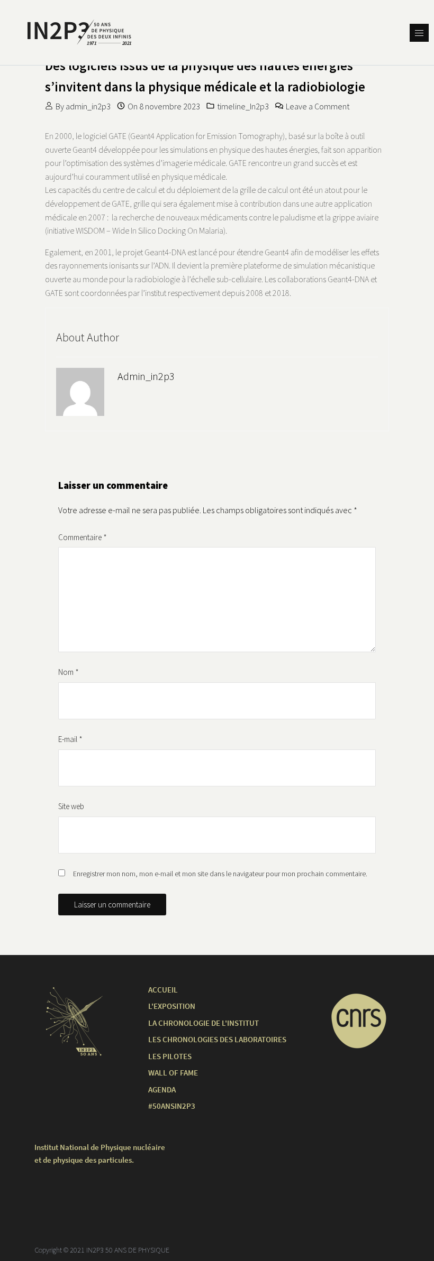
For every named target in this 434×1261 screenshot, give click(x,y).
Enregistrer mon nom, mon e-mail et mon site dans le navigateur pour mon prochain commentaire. (220, 873)
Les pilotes (170, 1056)
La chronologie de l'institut (203, 1023)
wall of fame (173, 1073)
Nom (68, 672)
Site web (71, 806)
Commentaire (82, 537)
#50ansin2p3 (171, 1106)
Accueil (163, 990)
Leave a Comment (317, 106)
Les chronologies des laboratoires (217, 1039)
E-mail (70, 739)
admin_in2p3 (88, 106)
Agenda (162, 1089)
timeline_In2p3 (243, 106)
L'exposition (171, 1006)
